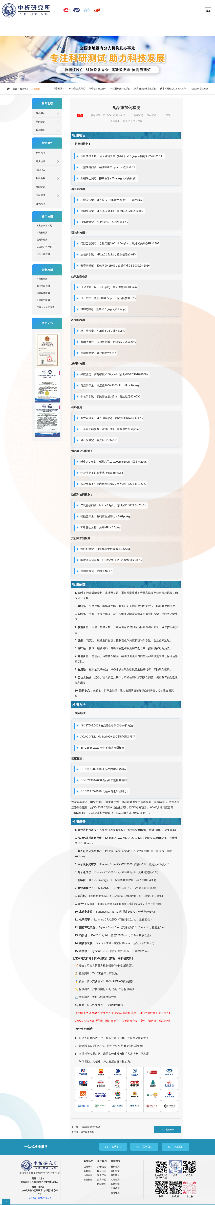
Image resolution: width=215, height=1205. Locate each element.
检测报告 (88, 1179)
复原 (140, 121)
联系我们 (101, 1171)
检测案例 (40, 130)
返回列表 (170, 1129)
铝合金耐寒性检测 (199, 88)
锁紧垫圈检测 (43, 293)
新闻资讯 (40, 122)
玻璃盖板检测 (87, 1131)
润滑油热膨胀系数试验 (145, 88)
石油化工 (40, 170)
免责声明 (101, 1179)
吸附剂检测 (42, 240)
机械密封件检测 (44, 247)
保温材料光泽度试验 (120, 88)
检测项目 (24, 88)
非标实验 (40, 195)
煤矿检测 (115, 1171)
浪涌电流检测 (43, 286)
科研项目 (40, 178)
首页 (15, 88)
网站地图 (101, 1184)
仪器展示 (40, 113)
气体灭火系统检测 (45, 307)
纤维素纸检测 (43, 300)
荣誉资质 (101, 1175)
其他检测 (35, 88)
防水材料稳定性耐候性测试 (173, 88)
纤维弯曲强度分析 (97, 88)
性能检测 (115, 1179)
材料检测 (40, 153)
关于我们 (101, 1166)
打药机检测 (42, 232)
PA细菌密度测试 (77, 88)
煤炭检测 (40, 161)
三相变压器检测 (44, 225)
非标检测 (115, 1188)
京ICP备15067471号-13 (39, 1198)
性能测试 (40, 187)
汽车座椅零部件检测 (90, 1127)
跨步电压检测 (43, 254)
